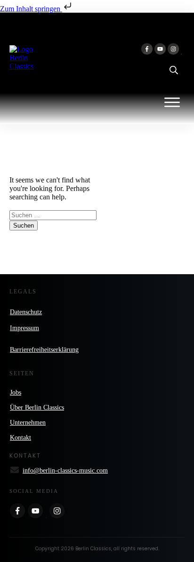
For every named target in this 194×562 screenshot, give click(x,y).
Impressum (24, 328)
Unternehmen (28, 422)
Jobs (15, 392)
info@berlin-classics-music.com (65, 470)
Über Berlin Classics (37, 407)
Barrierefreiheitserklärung (44, 349)
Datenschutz (26, 312)
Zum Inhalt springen (31, 9)
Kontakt (20, 437)
